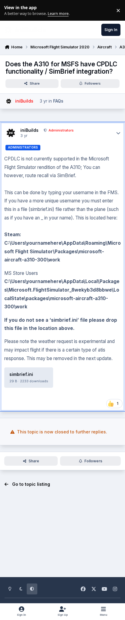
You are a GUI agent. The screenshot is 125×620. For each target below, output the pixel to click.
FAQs (58, 100)
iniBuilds (29, 130)
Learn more (11, 10)
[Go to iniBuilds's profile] (8, 101)
